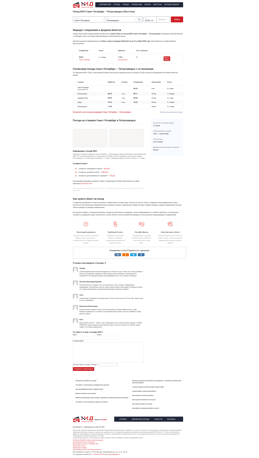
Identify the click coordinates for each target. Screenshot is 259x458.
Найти (177, 19)
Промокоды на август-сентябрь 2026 (85, 444)
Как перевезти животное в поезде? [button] (144, 399)
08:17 (135, 94)
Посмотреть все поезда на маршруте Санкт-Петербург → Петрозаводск (102, 112)
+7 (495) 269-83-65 (98, 454)
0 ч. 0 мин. (170, 88)
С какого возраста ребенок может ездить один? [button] (148, 387)
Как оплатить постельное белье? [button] (143, 395)
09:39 (110, 98)
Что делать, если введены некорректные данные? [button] (92, 385)
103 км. (154, 94)
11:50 (110, 106)
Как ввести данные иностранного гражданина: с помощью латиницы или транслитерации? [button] (156, 381)
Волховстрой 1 (82, 94)
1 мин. (123, 94)
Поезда (125, 4)
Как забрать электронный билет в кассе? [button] (145, 408)
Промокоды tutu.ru (79, 446)
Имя (75, 335)
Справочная (136, 4)
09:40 (135, 98)
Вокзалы (171, 419)
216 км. (154, 98)
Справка (123, 419)
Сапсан (147, 4)
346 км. (154, 106)
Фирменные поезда (140, 419)
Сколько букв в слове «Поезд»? (85, 365)
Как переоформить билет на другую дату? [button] (89, 389)
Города (117, 4)
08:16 (110, 94)
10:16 (110, 102)
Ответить (85, 277)
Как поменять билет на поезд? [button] (142, 404)
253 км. (154, 102)
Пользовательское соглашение (83, 442)
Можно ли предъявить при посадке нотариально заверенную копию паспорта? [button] (102, 397)
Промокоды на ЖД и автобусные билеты (87, 449)
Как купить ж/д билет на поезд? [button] (86, 380)
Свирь (80, 102)
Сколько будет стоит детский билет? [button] (144, 391)
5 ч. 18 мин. (102, 57)
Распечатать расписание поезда (171, 112)
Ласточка (157, 4)
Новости (158, 419)
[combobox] (89, 19)
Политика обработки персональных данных (88, 440)
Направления (105, 4)
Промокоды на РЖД (80, 448)
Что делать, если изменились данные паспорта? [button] (92, 402)
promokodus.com (86, 183)
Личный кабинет (171, 4)
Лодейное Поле (83, 98)
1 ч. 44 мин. (171, 94)
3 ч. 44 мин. (171, 102)
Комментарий (78, 341)
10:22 (135, 102)
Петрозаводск (122, 60)
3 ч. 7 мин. (170, 98)
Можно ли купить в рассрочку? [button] (86, 393)
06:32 (135, 88)
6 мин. (123, 102)
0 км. (153, 88)
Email (99, 335)
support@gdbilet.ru (114, 454)
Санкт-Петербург (84, 60)
